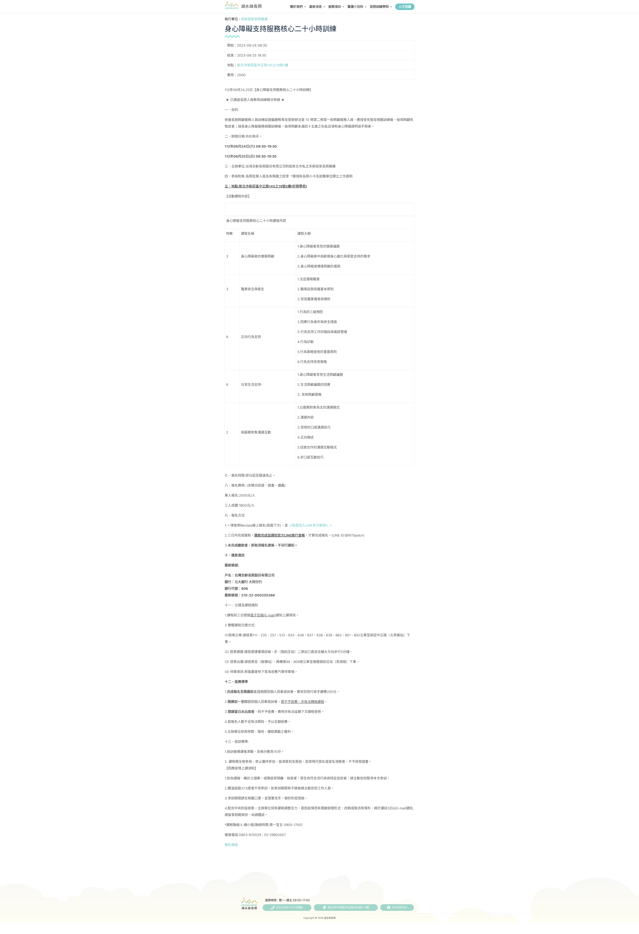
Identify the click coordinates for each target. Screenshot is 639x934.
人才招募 (405, 7)
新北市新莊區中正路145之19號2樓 (262, 65)
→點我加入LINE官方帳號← (309, 525)
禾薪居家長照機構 (254, 19)
